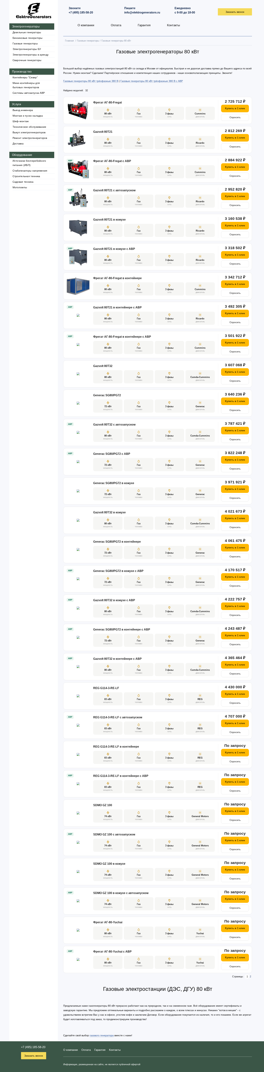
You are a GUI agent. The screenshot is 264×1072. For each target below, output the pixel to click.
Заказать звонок (33, 1055)
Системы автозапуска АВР (29, 92)
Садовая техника (23, 181)
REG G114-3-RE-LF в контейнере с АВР (120, 775)
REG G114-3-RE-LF (106, 688)
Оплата (116, 25)
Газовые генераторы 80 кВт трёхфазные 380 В (90, 81)
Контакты (173, 25)
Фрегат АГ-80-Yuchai (107, 922)
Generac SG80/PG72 (107, 395)
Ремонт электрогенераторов (30, 138)
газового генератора (102, 1035)
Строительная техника (26, 176)
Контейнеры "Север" (25, 77)
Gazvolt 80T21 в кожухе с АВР (114, 248)
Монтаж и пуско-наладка (28, 115)
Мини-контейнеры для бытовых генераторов (26, 85)
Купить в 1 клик (235, 108)
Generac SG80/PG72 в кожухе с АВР (118, 570)
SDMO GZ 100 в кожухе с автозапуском (121, 893)
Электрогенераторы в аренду (31, 54)
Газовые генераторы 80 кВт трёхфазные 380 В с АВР (151, 81)
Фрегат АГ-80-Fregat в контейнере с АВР (122, 336)
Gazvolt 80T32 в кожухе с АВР (114, 600)
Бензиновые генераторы (28, 37)
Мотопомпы (20, 187)
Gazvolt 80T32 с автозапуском (114, 424)
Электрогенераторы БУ (27, 49)
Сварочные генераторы (27, 60)
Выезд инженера (23, 110)
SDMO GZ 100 (102, 805)
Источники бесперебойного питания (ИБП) (29, 163)
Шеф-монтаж (21, 121)
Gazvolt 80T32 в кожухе (109, 512)
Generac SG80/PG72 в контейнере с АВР (121, 629)
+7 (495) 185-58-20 (33, 1047)
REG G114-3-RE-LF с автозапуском (117, 717)
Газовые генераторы (25, 43)
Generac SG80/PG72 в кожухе (113, 483)
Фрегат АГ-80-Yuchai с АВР (112, 951)
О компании (86, 25)
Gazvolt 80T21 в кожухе (109, 219)
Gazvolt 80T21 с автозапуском (114, 190)
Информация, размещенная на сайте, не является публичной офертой (101, 1064)
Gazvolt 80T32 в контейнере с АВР (117, 658)
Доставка (18, 143)
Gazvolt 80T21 (102, 131)
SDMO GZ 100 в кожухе (109, 863)
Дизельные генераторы (27, 32)
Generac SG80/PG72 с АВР (111, 453)
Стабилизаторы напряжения (30, 170)
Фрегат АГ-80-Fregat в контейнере (117, 278)
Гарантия (144, 25)
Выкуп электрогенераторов (29, 132)
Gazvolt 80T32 (102, 366)
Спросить (235, 117)
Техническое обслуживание (29, 126)
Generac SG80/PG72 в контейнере (117, 541)
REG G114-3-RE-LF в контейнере (116, 746)
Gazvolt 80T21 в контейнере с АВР (117, 307)
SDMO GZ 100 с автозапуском (114, 834)
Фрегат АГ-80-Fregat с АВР (112, 161)
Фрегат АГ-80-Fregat (107, 102)
